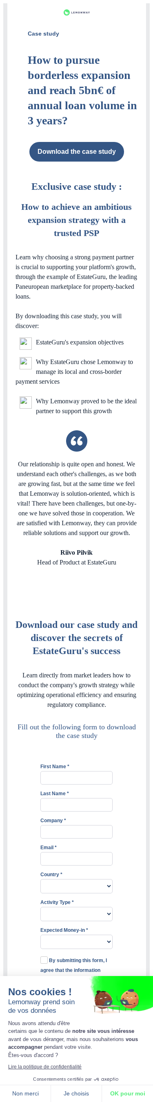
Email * (48, 847)
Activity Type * (57, 902)
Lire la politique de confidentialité (45, 1067)
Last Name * (54, 793)
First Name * (54, 766)
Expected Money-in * (64, 930)
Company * (53, 820)
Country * (51, 874)
